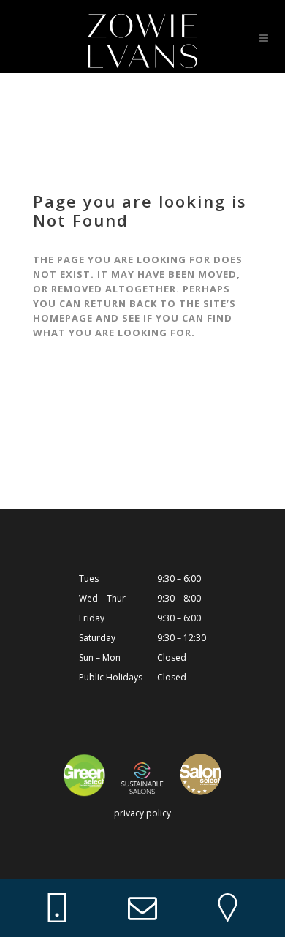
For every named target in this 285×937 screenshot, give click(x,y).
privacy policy (142, 813)
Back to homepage (107, 406)
